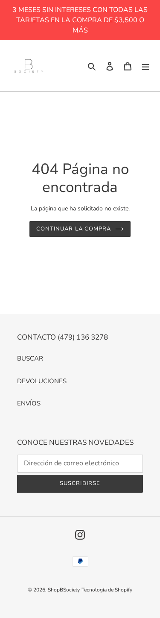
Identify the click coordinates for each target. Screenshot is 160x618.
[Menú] (145, 66)
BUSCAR (30, 358)
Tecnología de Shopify (106, 589)
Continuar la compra (73, 229)
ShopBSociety (64, 589)
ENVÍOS (29, 403)
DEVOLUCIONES (42, 381)
